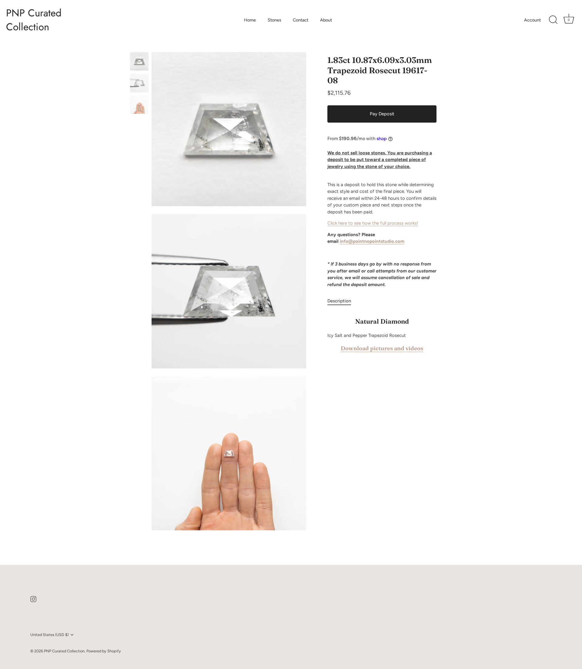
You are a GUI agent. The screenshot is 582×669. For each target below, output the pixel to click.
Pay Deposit (382, 114)
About (326, 20)
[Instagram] (33, 598)
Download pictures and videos (382, 348)
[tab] (342, 301)
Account (532, 20)
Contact (300, 20)
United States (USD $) (49, 634)
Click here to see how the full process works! (372, 223)
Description (339, 301)
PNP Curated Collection (34, 20)
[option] (139, 62)
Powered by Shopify (103, 651)
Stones (274, 20)
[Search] (553, 20)
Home (250, 20)
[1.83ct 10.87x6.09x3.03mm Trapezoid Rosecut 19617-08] (139, 61)
